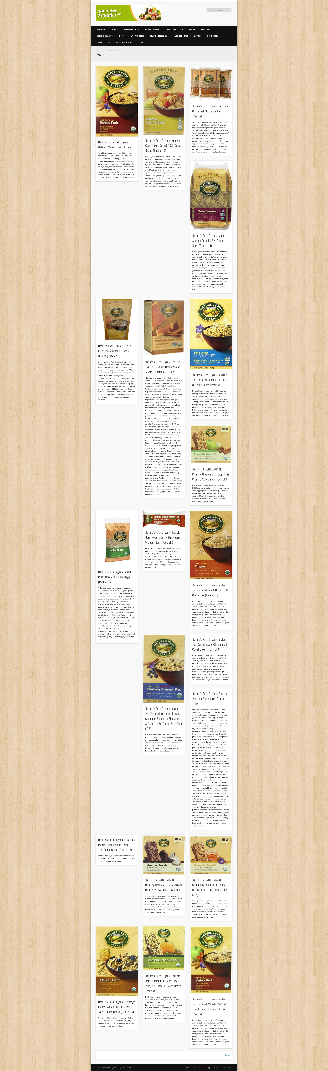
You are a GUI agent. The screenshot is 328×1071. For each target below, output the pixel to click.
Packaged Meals (180, 36)
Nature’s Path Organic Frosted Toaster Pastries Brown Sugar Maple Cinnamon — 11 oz (162, 367)
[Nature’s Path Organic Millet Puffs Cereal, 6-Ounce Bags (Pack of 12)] (117, 538)
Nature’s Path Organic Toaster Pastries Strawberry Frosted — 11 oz (210, 698)
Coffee (192, 29)
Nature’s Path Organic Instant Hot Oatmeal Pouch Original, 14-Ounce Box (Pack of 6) (211, 590)
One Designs (215, 1067)
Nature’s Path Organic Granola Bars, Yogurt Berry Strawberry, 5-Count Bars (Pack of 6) (163, 537)
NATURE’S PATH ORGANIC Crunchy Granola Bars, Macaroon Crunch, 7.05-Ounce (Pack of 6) (163, 885)
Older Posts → (223, 1054)
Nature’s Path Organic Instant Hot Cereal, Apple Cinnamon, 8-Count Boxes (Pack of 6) (210, 644)
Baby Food (101, 29)
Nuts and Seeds (137, 36)
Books (115, 29)
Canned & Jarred (152, 29)
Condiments (206, 29)
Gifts (121, 36)
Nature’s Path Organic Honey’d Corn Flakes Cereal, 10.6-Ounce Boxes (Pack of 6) (163, 145)
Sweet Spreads (103, 42)
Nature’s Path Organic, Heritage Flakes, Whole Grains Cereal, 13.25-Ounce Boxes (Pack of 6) (116, 1006)
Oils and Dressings (158, 36)
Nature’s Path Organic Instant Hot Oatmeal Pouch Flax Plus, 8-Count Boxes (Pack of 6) (209, 380)
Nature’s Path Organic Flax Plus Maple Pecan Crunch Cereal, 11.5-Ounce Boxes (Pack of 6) (116, 844)
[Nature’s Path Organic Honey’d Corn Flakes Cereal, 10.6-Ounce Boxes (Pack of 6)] (164, 100)
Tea (141, 42)
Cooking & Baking (105, 36)
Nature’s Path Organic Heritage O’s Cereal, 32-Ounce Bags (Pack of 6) (210, 111)
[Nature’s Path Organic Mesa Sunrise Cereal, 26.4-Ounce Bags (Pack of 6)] (211, 195)
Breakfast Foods (131, 29)
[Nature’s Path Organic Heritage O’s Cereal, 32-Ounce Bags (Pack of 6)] (211, 83)
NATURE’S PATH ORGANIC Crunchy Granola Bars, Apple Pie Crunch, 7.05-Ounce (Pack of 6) (210, 474)
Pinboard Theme (201, 1067)
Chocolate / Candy (174, 29)
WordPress (228, 1067)
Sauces (197, 36)
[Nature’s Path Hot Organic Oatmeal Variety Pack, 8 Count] (117, 101)
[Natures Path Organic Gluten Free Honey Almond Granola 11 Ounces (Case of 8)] (117, 319)
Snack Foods (212, 36)
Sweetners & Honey (125, 42)
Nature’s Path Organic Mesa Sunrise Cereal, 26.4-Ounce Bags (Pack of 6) (208, 240)
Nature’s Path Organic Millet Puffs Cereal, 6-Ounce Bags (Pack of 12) (114, 577)
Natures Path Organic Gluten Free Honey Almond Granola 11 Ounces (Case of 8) (115, 351)
